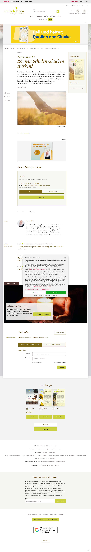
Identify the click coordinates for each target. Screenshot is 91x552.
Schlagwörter (45, 452)
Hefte (46, 16)
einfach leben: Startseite (9, 48)
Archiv (50, 19)
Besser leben (28, 1)
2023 (25, 48)
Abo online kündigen (60, 461)
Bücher (53, 16)
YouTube (57, 465)
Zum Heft (32, 416)
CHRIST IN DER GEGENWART (40, 455)
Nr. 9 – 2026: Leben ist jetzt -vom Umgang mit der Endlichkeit (36, 243)
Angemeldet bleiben (60, 362)
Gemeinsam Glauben (81, 455)
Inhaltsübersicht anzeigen (77, 88)
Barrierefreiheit (53, 514)
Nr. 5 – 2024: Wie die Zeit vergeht (30, 255)
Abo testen (42, 197)
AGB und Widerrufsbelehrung (34, 514)
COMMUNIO (72, 455)
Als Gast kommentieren (53, 344)
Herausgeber (84, 5)
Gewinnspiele (52, 452)
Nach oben (45, 540)
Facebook (44, 465)
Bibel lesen (44, 458)
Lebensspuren (38, 458)
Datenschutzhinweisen (55, 495)
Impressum (60, 514)
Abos (59, 16)
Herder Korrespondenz (54, 455)
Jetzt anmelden (60, 501)
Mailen (9, 100)
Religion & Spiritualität (17, 1)
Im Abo (30, 191)
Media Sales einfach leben (14, 455)
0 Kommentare (26, 132)
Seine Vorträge (72, 5)
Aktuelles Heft (43, 19)
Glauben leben (14, 305)
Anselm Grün (65, 5)
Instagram (51, 465)
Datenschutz (45, 514)
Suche (34, 8)
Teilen (8, 93)
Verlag (81, 1)
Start (32, 16)
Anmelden (32, 211)
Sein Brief (79, 5)
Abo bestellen (45, 429)
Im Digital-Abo (53, 191)
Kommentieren (60, 332)
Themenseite (11, 283)
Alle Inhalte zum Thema (42, 314)
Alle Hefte (45, 424)
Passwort (27, 357)
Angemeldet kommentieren (30, 344)
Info (86, 1)
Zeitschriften (74, 1)
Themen (39, 16)
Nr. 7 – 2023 (30, 48)
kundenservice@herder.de (48, 461)
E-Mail (28, 353)
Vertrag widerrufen (39, 519)
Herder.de (6, 1)
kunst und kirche (52, 458)
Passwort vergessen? (37, 362)
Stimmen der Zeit (64, 455)
